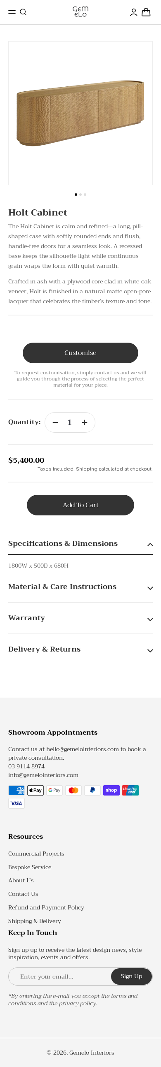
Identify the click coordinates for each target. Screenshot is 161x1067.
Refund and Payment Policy (46, 907)
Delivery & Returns (44, 649)
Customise (80, 353)
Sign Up (131, 976)
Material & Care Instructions (62, 586)
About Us (21, 880)
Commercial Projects (36, 853)
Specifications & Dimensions (63, 543)
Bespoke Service (29, 867)
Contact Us (23, 894)
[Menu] (12, 12)
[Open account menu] (134, 12)
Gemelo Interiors (91, 1053)
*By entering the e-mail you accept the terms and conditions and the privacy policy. (72, 999)
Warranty (26, 617)
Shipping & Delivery (34, 921)
